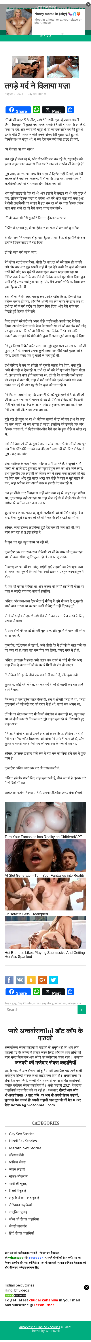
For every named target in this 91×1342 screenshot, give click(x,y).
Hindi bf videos (17, 1290)
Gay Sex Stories (36, 94)
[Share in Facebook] (9, 980)
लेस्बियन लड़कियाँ (20, 1204)
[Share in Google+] (42, 980)
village (72, 1003)
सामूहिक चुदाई (18, 1211)
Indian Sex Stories (19, 1285)
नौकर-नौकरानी (18, 1176)
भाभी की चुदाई (18, 1183)
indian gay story (43, 1003)
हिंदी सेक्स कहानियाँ (21, 1233)
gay (14, 1003)
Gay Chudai (25, 1003)
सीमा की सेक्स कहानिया (24, 1219)
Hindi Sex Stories (23, 1140)
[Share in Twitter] (53, 980)
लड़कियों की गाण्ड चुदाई (24, 1197)
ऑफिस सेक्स (17, 1162)
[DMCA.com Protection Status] (16, 1295)
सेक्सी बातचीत (18, 1226)
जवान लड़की (17, 1169)
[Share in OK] (31, 980)
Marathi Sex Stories (25, 1148)
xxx (79, 1003)
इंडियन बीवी (16, 1155)
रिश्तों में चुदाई (17, 1190)
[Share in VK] (20, 980)
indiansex (60, 1003)
